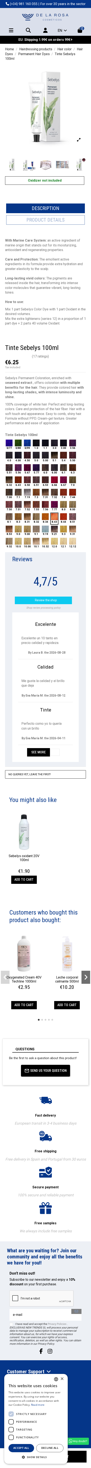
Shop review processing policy (43, 607)
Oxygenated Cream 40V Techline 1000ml (24, 979)
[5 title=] (29, 866)
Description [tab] (45, 208)
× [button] (61, 1378)
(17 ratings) (40, 356)
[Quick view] (24, 850)
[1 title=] (19, 866)
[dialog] (36, 1419)
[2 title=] (22, 866)
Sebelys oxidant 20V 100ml (24, 858)
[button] (39, 1020)
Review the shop (43, 600)
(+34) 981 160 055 (23, 4)
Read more (38, 1405)
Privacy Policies (57, 1324)
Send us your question (48, 1071)
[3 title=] (24, 866)
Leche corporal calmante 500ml (67, 979)
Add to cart (24, 880)
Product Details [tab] (45, 220)
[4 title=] (27, 866)
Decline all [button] (49, 1448)
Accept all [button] (21, 1448)
